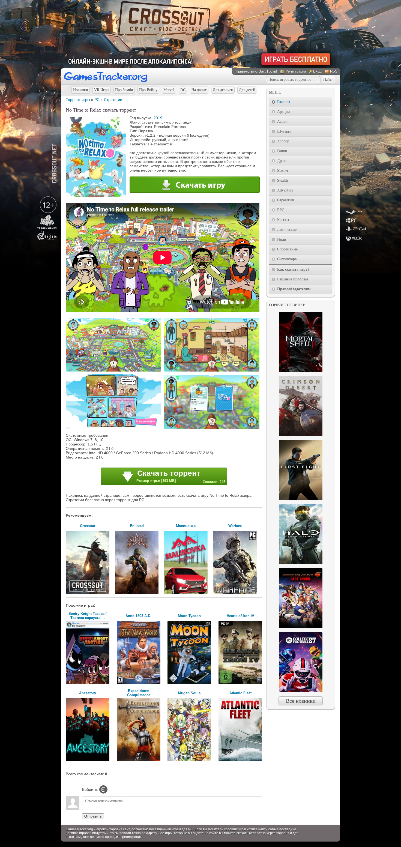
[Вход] (103, 789)
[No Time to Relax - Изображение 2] (212, 371)
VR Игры (101, 90)
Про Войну (148, 90)
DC (182, 90)
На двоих (199, 90)
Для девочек (223, 90)
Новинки (80, 90)
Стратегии (113, 99)
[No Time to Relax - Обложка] (96, 195)
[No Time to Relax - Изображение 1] (114, 371)
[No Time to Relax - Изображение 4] (212, 428)
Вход (317, 71)
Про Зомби (124, 90)
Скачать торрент (180, 476)
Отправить (93, 816)
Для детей (247, 90)
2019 (158, 118)
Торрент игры (78, 99)
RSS (333, 71)
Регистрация (296, 71)
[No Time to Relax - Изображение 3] (114, 428)
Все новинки (301, 701)
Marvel (168, 90)
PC (97, 99)
